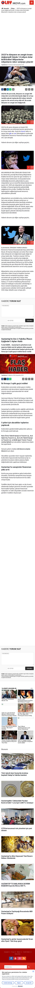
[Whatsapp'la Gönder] (10, 89)
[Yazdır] (13, 89)
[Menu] (31, 2)
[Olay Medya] (13, 2)
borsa (23, 131)
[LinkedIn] (8, 89)
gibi (10, 133)
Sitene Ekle (17, 954)
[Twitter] (5, 89)
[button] (26, 89)
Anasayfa (6, 8)
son (15, 133)
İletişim (19, 952)
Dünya (13, 8)
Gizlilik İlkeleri (26, 952)
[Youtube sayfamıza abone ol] (15, 958)
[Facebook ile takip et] (11, 958)
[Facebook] (2, 89)
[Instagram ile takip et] (20, 958)
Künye (13, 952)
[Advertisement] (17, 32)
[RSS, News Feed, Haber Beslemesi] (24, 958)
